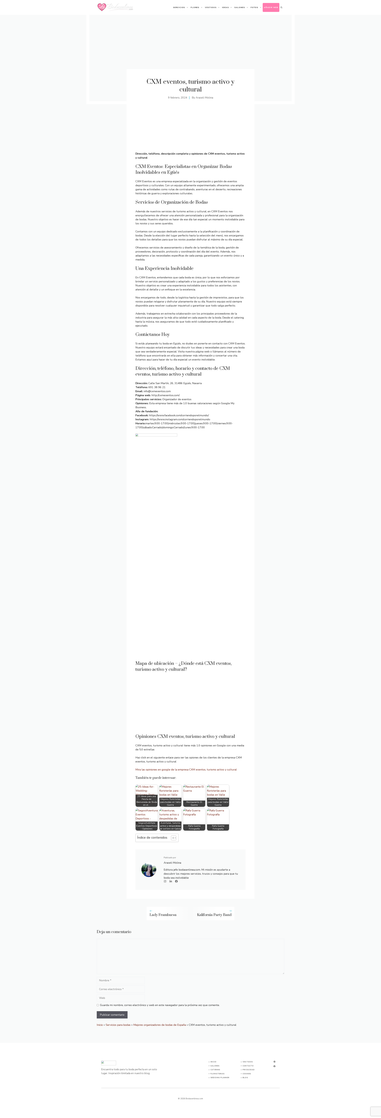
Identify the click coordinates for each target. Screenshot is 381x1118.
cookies (247, 1074)
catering (215, 1070)
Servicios (179, 7)
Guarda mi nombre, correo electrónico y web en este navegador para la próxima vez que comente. (160, 1005)
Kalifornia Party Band (214, 915)
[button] (281, 7)
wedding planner (219, 1077)
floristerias (217, 1074)
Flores (195, 7)
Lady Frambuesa (163, 915)
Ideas (225, 7)
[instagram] (274, 1062)
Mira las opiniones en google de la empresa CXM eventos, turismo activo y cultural (186, 769)
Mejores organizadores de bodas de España (159, 1025)
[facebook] (274, 1066)
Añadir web (271, 7)
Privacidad (249, 1070)
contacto (248, 1066)
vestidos (248, 1062)
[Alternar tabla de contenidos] (172, 837)
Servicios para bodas (118, 1025)
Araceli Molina (204, 97)
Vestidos (210, 7)
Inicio (100, 1025)
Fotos (254, 7)
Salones (239, 7)
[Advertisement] (190, 129)
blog (245, 1077)
